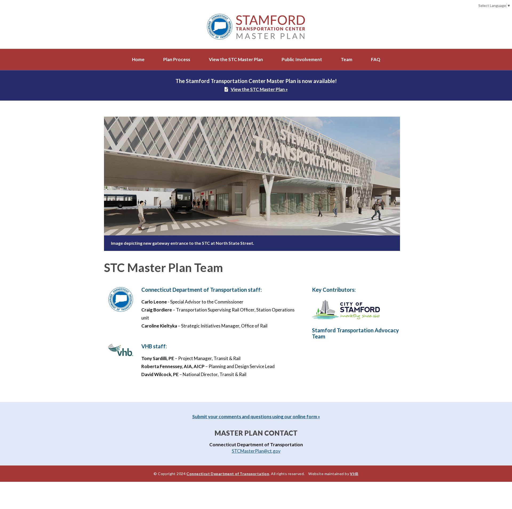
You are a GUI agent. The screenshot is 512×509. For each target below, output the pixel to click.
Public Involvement (302, 59)
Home (138, 59)
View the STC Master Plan (236, 59)
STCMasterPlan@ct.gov (256, 451)
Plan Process (176, 59)
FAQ (375, 59)
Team (346, 59)
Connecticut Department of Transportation (227, 473)
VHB (354, 473)
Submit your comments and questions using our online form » (256, 416)
